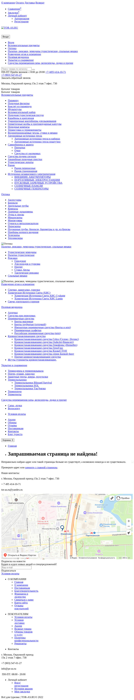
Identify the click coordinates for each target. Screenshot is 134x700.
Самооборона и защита (21, 144)
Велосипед (14, 408)
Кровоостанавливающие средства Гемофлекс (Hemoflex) (45, 345)
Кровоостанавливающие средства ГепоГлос (38, 348)
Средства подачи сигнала (22, 156)
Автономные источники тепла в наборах (37, 138)
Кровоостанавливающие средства (27, 336)
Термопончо (15, 391)
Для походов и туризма (27, 264)
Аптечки (13, 312)
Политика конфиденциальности (26, 639)
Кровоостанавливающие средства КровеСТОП (40, 351)
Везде (11, 42)
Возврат (39, 2)
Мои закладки (22, 691)
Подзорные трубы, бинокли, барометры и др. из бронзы (39, 229)
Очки (17, 150)
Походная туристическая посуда (26, 115)
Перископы (14, 226)
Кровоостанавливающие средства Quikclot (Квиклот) (44, 342)
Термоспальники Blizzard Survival (33, 382)
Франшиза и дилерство (21, 595)
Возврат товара (22, 628)
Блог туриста (15, 434)
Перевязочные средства (21, 318)
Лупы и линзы (16, 214)
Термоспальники (17, 379)
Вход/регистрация (21, 684)
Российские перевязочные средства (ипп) (37, 333)
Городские (20, 261)
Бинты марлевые (23, 321)
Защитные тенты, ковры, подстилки (28, 376)
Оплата (20, 2)
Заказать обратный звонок (16, 78)
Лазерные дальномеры (20, 211)
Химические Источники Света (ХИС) (29, 292)
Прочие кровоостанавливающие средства (37, 356)
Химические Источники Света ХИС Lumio (38, 298)
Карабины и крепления (21, 118)
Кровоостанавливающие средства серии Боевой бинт (44, 353)
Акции (12, 419)
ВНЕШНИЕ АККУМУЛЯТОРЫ (32, 177)
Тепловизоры (15, 238)
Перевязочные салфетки (27, 330)
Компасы (13, 208)
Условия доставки (19, 621)
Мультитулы (15, 109)
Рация (11, 165)
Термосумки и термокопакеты (24, 129)
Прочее (18, 266)
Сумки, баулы (22, 269)
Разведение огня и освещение (24, 54)
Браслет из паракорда (20, 106)
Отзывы (12, 425)
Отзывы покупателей (21, 607)
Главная (12, 445)
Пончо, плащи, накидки (21, 373)
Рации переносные (24, 168)
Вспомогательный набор (21, 112)
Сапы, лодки (15, 405)
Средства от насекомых (27, 153)
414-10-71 (55, 72)
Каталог (10, 92)
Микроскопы (15, 217)
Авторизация (21, 18)
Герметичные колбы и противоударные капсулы (34, 124)
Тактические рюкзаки (26, 272)
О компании (8, 2)
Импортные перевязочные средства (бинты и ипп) (42, 327)
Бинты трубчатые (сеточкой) (30, 324)
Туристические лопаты (21, 162)
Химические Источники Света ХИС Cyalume (39, 295)
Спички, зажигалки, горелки (24, 289)
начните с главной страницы (41, 467)
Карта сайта (21, 602)
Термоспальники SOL (26, 385)
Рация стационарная (25, 171)
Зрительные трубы (18, 205)
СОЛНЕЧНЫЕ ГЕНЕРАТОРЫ (31, 188)
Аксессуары (14, 199)
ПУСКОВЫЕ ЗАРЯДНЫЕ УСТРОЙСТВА (38, 182)
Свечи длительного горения (23, 301)
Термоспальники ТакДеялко (30, 388)
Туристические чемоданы (22, 252)
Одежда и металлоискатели (23, 223)
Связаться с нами (24, 599)
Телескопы (14, 235)
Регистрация (21, 21)
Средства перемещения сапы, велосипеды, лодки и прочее (40, 63)
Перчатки (19, 147)
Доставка (30, 2)
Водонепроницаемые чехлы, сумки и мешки (33, 132)
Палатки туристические (21, 255)
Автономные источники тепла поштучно (37, 141)
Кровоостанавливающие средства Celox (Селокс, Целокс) (46, 339)
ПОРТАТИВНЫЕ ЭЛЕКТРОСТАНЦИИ (37, 180)
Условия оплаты (17, 414)
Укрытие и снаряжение (21, 60)
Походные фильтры (19, 103)
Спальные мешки (17, 275)
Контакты (13, 431)
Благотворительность (26, 590)
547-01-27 (11, 75)
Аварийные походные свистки (25, 159)
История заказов (23, 688)
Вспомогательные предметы (24, 45)
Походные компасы (19, 127)
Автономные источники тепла (25, 135)
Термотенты (14, 394)
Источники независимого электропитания (31, 174)
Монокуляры (15, 220)
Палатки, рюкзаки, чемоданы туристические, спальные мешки (43, 51)
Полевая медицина (18, 57)
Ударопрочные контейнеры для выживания (32, 121)
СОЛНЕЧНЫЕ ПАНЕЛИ (28, 185)
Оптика (12, 48)
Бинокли (13, 202)
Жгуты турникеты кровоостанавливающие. (32, 359)
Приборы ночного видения (23, 232)
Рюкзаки (12, 258)
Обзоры (12, 422)
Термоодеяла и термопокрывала (25, 370)
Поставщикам (15, 428)
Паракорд (13, 100)
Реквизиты (20, 643)
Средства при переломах (21, 315)
